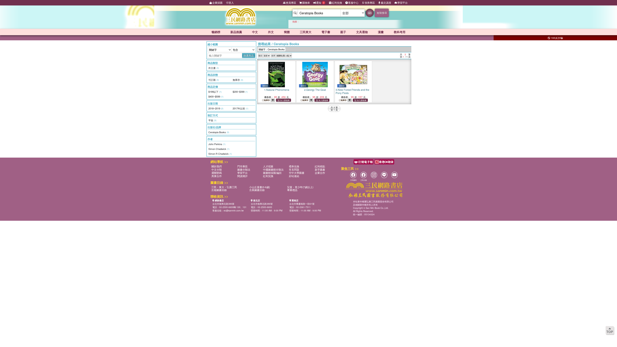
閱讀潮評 (242, 176)
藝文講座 (386, 2)
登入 (231, 2)
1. (276, 90)
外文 (271, 32)
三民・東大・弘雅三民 (224, 187)
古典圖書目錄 (257, 190)
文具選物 (362, 32)
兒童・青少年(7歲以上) (300, 187)
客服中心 (353, 2)
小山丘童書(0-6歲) (259, 187)
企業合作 (320, 173)
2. (315, 90)
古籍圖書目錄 (219, 190)
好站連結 (294, 176)
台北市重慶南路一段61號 (301, 203)
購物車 (306, 2)
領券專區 (370, 2)
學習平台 (402, 2)
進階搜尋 (382, 13)
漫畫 (381, 32)
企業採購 (217, 2)
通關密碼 (216, 173)
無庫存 (267, 100)
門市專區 (242, 166)
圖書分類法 (243, 169)
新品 (236, 32)
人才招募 (268, 166)
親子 (343, 32)
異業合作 (216, 176)
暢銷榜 (216, 32)
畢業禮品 (292, 190)
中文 (255, 32)
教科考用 (399, 32)
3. (352, 91)
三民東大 (305, 32)
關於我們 (216, 166)
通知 (320, 2)
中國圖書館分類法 (273, 169)
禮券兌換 (294, 166)
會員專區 (291, 2)
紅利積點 (320, 166)
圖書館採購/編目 (272, 173)
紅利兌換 (337, 2)
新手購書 (320, 169)
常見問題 (294, 169)
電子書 (326, 32)
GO (370, 13)
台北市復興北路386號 (223, 203)
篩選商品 (248, 55)
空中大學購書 (296, 173)
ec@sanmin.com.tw (234, 210)
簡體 (287, 32)
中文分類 (216, 169)
